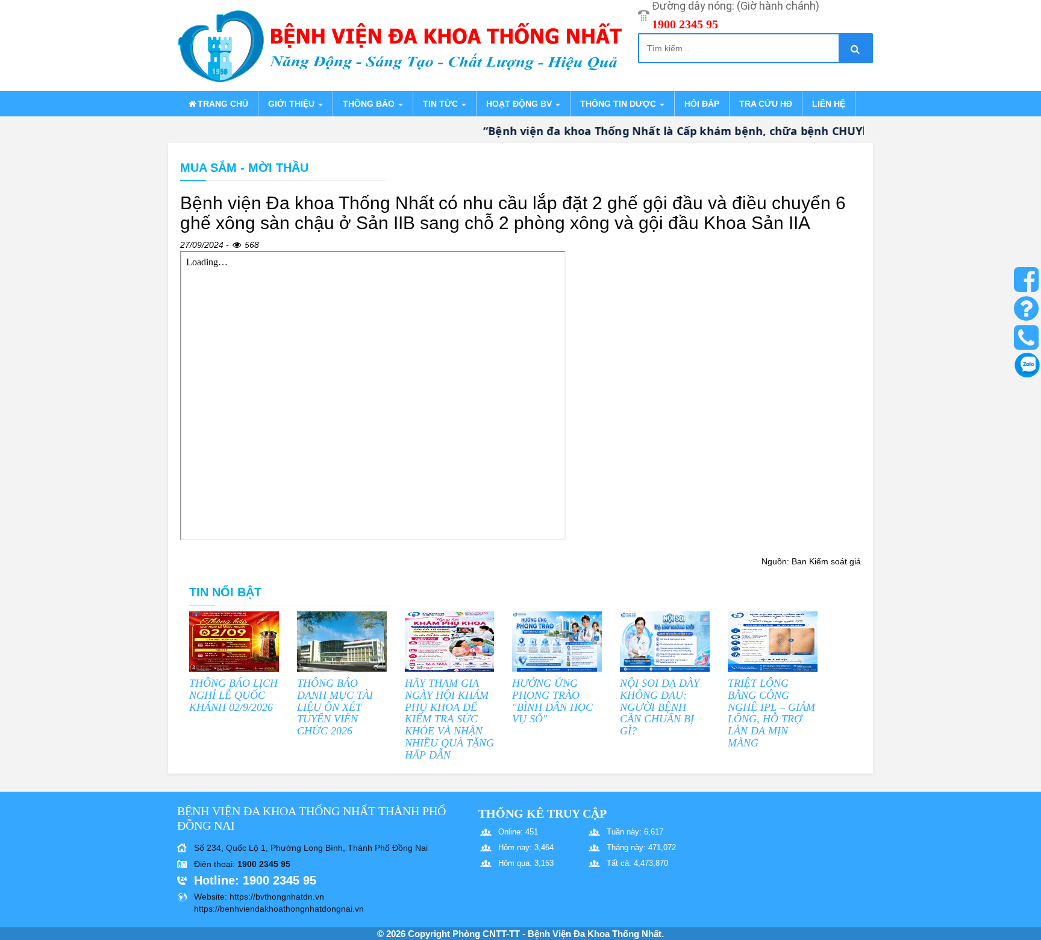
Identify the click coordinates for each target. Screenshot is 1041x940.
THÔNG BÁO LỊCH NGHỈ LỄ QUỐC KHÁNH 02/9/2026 (233, 695)
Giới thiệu (292, 104)
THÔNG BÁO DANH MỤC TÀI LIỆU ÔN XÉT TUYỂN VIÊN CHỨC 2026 (335, 707)
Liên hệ (828, 104)
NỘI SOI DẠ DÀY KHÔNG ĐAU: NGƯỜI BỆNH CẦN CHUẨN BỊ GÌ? (659, 707)
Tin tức (441, 104)
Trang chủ (223, 104)
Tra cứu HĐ (765, 104)
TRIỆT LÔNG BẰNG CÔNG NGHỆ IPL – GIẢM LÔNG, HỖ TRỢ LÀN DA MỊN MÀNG (771, 713)
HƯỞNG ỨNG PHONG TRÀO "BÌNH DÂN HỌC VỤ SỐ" (552, 701)
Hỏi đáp (701, 104)
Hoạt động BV (520, 104)
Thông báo (370, 104)
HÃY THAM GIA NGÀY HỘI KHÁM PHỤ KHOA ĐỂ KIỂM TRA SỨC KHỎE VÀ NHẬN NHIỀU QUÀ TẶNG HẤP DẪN (449, 719)
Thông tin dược (619, 104)
